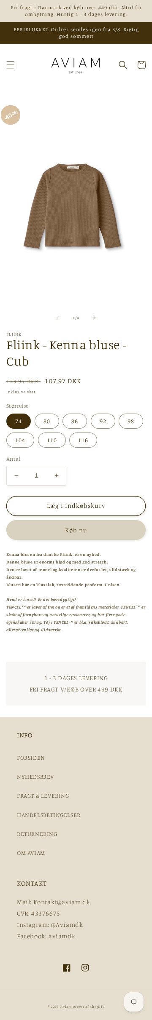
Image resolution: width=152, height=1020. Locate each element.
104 (20, 439)
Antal (13, 458)
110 (52, 439)
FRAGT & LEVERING (43, 795)
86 (74, 421)
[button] (10, 65)
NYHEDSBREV (35, 776)
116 (83, 439)
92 (103, 421)
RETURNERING (37, 833)
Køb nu (76, 530)
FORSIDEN (31, 757)
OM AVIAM (31, 852)
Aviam (66, 1006)
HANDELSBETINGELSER (49, 814)
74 (18, 421)
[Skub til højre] (94, 318)
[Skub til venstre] (57, 318)
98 (131, 421)
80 (46, 421)
